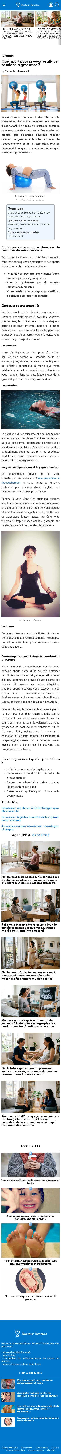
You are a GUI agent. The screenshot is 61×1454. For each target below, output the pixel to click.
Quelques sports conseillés (23, 220)
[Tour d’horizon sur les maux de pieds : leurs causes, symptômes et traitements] (30, 1240)
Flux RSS (51, 1450)
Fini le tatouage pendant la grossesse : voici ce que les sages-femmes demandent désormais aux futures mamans (29, 1071)
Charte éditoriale (10, 1448)
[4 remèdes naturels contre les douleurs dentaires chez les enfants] (30, 1200)
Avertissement (41, 1448)
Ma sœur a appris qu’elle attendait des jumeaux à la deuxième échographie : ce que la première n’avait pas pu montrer (28, 1023)
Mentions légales (36, 1450)
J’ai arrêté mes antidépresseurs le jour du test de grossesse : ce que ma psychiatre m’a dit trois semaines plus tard (29, 927)
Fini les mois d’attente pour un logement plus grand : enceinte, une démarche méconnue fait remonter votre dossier (28, 975)
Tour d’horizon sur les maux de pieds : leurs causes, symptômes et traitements (38, 1409)
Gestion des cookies (15, 1450)
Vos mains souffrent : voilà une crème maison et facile (34, 1381)
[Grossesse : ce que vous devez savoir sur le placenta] (30, 1280)
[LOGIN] (51, 5)
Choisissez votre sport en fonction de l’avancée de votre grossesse (29, 214)
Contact (55, 1448)
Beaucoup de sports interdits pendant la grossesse (29, 226)
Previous (1, 27)
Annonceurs (26, 1448)
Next (59, 27)
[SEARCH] (57, 5)
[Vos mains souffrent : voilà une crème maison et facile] (30, 1165)
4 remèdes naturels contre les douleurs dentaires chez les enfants (37, 1394)
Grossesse (41, 835)
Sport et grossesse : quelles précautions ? (23, 234)
